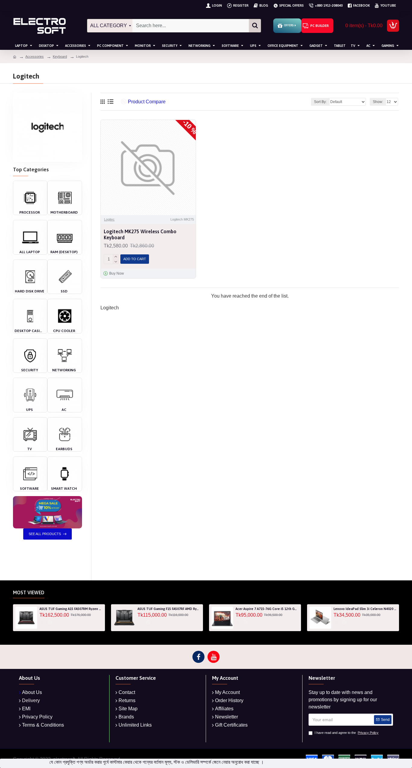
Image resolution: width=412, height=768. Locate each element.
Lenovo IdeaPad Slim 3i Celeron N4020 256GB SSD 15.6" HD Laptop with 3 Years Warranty (365, 609)
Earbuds (64, 449)
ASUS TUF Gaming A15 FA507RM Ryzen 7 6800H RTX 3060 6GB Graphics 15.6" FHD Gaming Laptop (71, 609)
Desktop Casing (29, 331)
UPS (29, 410)
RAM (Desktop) (64, 252)
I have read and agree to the (347, 732)
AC (64, 410)
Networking (64, 370)
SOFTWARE (29, 488)
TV (29, 449)
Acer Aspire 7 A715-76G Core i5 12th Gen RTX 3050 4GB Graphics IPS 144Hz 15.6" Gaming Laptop (267, 609)
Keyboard (60, 56)
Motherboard (64, 212)
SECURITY (29, 370)
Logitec (109, 219)
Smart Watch (64, 488)
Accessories (34, 56)
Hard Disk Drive (29, 291)
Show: (378, 102)
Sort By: (320, 102)
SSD (64, 291)
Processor (29, 212)
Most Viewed (28, 592)
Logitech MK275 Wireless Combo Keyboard (140, 234)
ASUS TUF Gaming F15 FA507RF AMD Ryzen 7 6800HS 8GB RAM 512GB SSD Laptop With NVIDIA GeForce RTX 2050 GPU (169, 609)
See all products (45, 534)
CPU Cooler (64, 331)
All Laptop (29, 252)
